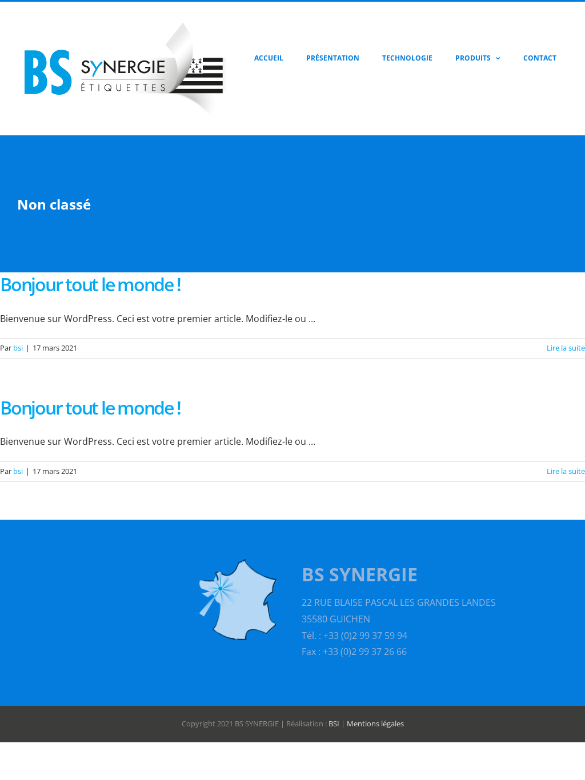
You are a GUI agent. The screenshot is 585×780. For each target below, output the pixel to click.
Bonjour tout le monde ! (90, 284)
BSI (333, 723)
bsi (18, 348)
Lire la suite (566, 348)
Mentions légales (375, 723)
